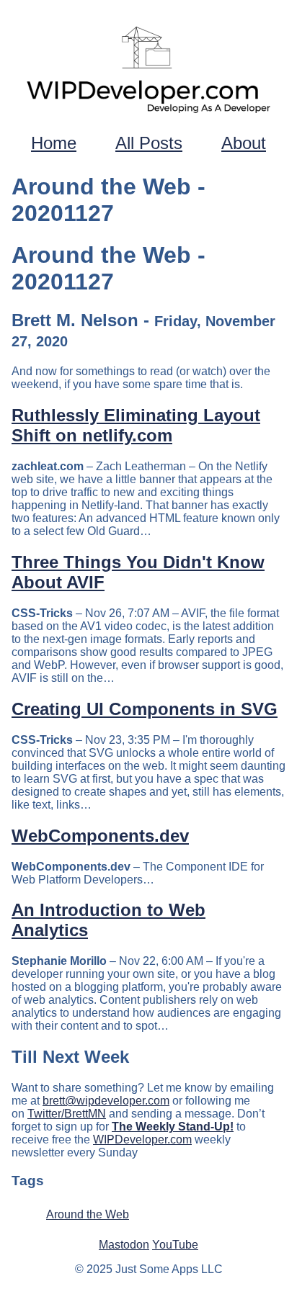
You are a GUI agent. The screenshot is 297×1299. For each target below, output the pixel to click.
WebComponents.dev (100, 835)
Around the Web (87, 1214)
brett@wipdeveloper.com (106, 1101)
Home (53, 143)
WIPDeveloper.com (142, 1139)
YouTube (175, 1245)
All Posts (148, 143)
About (243, 143)
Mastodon (124, 1245)
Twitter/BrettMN (66, 1113)
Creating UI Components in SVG (145, 709)
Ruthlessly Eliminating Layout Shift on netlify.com (136, 425)
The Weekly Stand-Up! (173, 1126)
